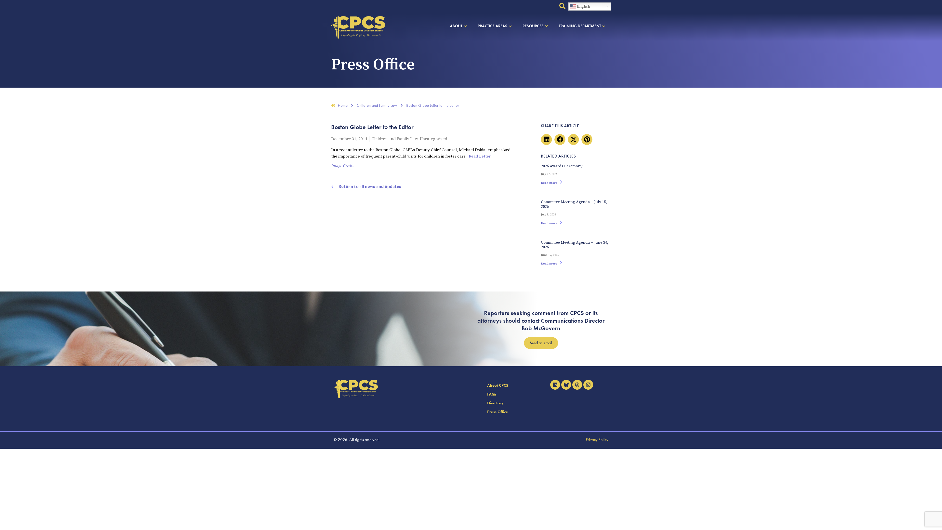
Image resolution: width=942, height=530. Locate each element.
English (583, 6)
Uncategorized (433, 139)
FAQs (492, 394)
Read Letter (480, 156)
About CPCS (497, 385)
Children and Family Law (394, 139)
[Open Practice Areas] (510, 26)
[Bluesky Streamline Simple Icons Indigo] (566, 385)
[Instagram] (588, 385)
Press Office (497, 412)
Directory (495, 403)
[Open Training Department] (603, 26)
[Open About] (465, 26)
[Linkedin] (555, 385)
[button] (546, 139)
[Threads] (577, 385)
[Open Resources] (546, 26)
